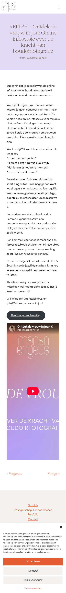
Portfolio (33, 514)
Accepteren (33, 561)
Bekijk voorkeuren (33, 580)
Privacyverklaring (33, 588)
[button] (61, 527)
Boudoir (33, 505)
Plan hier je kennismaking (25, 315)
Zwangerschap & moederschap (33, 510)
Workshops (40, 58)
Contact (33, 519)
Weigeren (33, 571)
